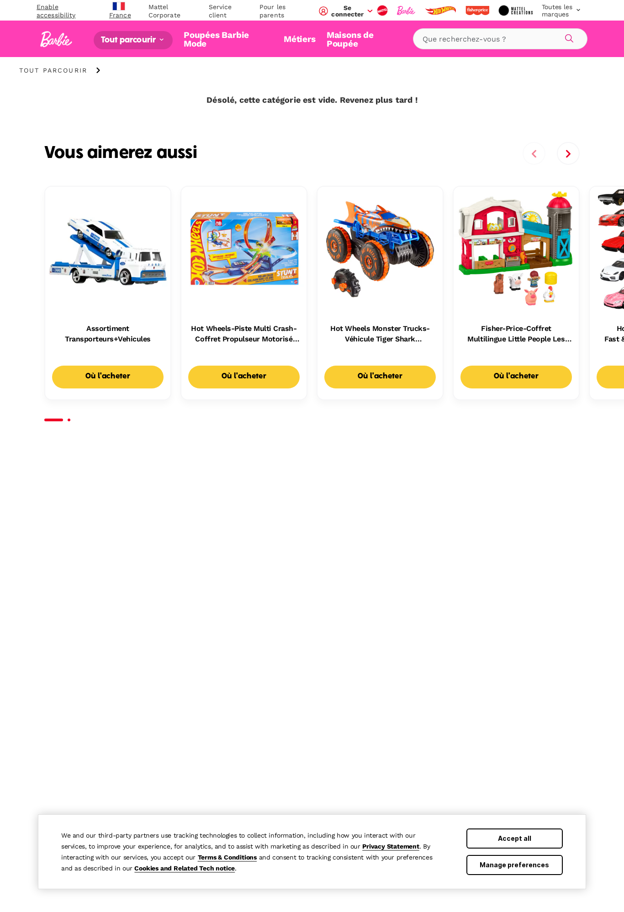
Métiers (300, 39)
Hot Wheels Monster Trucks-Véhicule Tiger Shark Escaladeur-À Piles (380, 334)
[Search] (568, 37)
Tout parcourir (129, 40)
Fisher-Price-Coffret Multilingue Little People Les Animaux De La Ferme (516, 334)
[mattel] (383, 10)
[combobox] (500, 38)
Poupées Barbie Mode (216, 39)
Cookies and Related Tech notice (184, 868)
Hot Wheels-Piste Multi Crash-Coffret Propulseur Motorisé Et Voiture (243, 334)
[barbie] (407, 10)
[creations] (516, 10)
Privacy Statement (390, 846)
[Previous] (534, 153)
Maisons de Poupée (350, 39)
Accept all (514, 838)
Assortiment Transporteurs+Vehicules (108, 333)
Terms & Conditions (227, 857)
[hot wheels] (441, 10)
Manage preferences (514, 865)
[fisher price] (478, 10)
